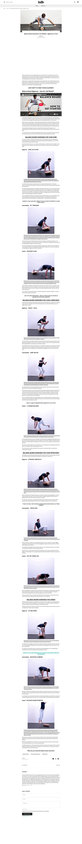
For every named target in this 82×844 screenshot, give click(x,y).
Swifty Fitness (44, 754)
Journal (8, 8)
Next (58, 765)
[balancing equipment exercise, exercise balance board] (41, 421)
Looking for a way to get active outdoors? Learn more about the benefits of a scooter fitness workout (41, 201)
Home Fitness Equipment (35, 754)
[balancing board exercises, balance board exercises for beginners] (41, 715)
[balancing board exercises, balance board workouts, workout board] (41, 220)
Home (4, 8)
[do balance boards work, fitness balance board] (41, 367)
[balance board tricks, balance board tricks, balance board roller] (41, 474)
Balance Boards (25, 754)
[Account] (75, 2)
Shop (37, 5)
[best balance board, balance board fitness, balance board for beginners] (41, 266)
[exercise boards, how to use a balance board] (41, 672)
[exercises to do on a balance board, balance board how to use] (41, 625)
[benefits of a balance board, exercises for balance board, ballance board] (41, 523)
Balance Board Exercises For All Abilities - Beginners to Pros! (19, 8)
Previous (25, 765)
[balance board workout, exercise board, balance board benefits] (41, 164)
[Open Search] (4, 2)
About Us (43, 5)
